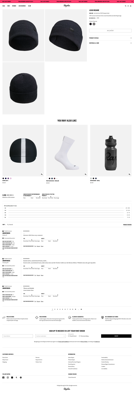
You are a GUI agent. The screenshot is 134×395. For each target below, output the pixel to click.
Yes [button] (35, 246)
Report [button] (38, 246)
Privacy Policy (84, 341)
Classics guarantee (78, 316)
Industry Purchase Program (74, 362)
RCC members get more (111, 316)
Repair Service (39, 359)
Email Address (7, 336)
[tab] (127, 225)
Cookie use (97, 341)
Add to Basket (110, 30)
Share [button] (42, 246)
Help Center (5, 359)
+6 (56, 178)
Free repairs (43, 316)
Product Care (39, 362)
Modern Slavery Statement (107, 359)
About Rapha (71, 357)
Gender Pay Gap (105, 362)
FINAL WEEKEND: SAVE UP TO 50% (25, 1)
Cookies (103, 366)
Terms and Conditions (63, 341)
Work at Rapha (71, 359)
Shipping (4, 362)
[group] (12, 195)
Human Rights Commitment (108, 364)
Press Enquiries (71, 364)
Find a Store (5, 357)
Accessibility (104, 368)
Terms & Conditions (72, 368)
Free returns (10, 316)
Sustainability (104, 357)
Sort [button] (3, 224)
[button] (52, 309)
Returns (37, 357)
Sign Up (116, 336)
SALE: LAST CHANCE (6, 1)
